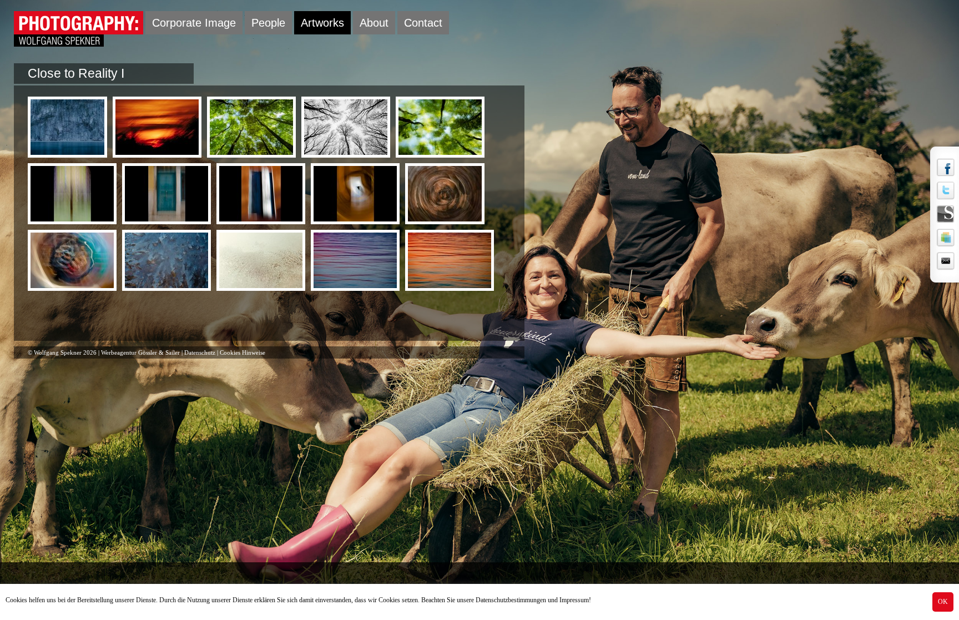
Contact (423, 23)
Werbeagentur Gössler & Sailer (140, 352)
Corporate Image (194, 23)
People (268, 23)
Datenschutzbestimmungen (511, 600)
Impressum (574, 600)
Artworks (322, 23)
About (374, 23)
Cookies (16, 600)
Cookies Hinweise (242, 352)
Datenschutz (199, 352)
